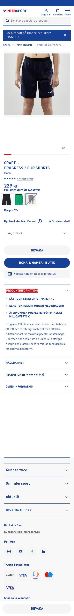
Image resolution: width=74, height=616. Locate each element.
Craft (10, 163)
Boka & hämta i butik (37, 263)
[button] (37, 84)
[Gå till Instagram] (10, 551)
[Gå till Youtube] (21, 551)
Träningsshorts (23, 44)
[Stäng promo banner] (64, 35)
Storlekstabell (61, 221)
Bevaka (37, 250)
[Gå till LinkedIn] (44, 551)
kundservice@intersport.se (22, 531)
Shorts (6, 44)
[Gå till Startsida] (15, 11)
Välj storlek (21, 273)
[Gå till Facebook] (33, 551)
